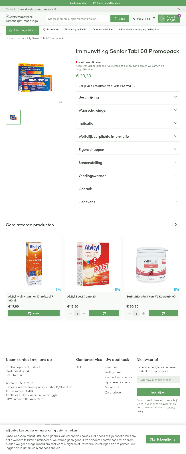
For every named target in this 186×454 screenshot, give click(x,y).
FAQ (78, 367)
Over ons (111, 367)
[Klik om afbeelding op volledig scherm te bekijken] (35, 76)
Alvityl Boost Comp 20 (81, 296)
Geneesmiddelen (103, 29)
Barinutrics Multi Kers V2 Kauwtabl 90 (150, 296)
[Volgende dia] (175, 224)
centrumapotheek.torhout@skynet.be (48, 387)
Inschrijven (158, 392)
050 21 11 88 (26, 383)
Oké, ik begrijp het (162, 439)
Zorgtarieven (113, 392)
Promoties (53, 29)
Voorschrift (50, 9)
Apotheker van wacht (119, 382)
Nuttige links (113, 372)
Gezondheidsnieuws (29, 9)
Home (9, 38)
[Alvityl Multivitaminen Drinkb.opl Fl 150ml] (34, 264)
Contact (10, 9)
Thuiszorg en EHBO (76, 29)
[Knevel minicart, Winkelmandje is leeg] (162, 18)
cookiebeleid (52, 448)
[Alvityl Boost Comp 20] (93, 264)
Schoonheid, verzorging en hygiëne (138, 29)
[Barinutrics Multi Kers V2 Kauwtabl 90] (152, 264)
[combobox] (78, 18)
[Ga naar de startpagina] (24, 19)
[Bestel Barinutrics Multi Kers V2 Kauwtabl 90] (163, 313)
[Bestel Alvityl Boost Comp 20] (104, 313)
